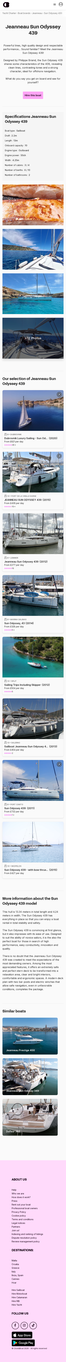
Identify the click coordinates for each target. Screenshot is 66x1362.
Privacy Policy (19, 1212)
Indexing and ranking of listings (27, 1234)
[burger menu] (55, 4)
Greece (15, 1268)
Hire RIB (16, 1301)
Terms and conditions (22, 1219)
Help (14, 1190)
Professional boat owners (25, 1208)
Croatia (15, 1264)
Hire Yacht (17, 1304)
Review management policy (26, 1241)
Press (14, 1201)
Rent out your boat (21, 1204)
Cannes (15, 1279)
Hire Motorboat (19, 1293)
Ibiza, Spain (17, 1275)
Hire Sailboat (18, 1290)
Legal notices (18, 1223)
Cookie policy (19, 1215)
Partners (16, 1226)
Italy (14, 1271)
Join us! (15, 1230)
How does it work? (21, 1197)
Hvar (14, 1282)
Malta (14, 1260)
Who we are (18, 1193)
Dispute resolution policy (24, 1237)
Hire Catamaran (19, 1297)
